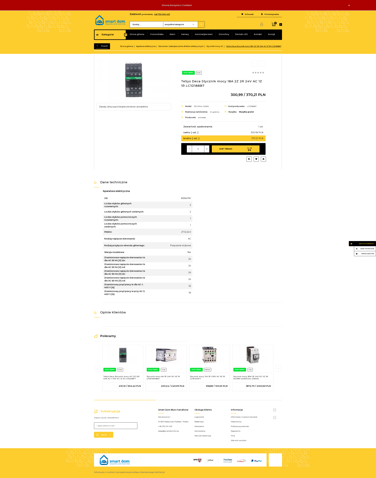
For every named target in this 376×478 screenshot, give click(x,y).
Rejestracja (199, 421)
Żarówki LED (241, 34)
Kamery (185, 34)
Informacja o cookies (104, 472)
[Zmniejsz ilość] (189, 149)
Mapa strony (236, 421)
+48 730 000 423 (162, 14)
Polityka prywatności (240, 426)
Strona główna (137, 34)
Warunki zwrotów (238, 440)
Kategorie (108, 34)
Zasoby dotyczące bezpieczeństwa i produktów (123, 106)
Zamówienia (199, 431)
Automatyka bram (204, 34)
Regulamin (235, 431)
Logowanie (199, 417)
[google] (274, 417)
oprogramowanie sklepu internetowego (135, 472)
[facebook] (274, 410)
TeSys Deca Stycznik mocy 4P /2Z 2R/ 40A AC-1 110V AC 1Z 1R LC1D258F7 (121, 377)
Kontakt (258, 34)
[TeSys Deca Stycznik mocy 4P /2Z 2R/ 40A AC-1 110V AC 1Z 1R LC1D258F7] (123, 355)
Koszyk (271, 34)
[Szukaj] (201, 24)
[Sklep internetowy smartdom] (110, 20)
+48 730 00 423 (165, 426)
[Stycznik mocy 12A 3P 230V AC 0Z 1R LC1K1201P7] (209, 355)
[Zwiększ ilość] (206, 149)
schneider (202, 117)
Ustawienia (199, 426)
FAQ (233, 436)
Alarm (172, 34)
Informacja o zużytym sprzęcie (244, 417)
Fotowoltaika (156, 34)
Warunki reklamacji (202, 436)
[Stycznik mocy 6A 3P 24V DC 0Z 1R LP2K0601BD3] (166, 355)
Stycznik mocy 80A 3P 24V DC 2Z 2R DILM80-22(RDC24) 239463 (250, 377)
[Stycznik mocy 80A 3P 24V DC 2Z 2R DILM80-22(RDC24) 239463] (253, 355)
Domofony (224, 34)
